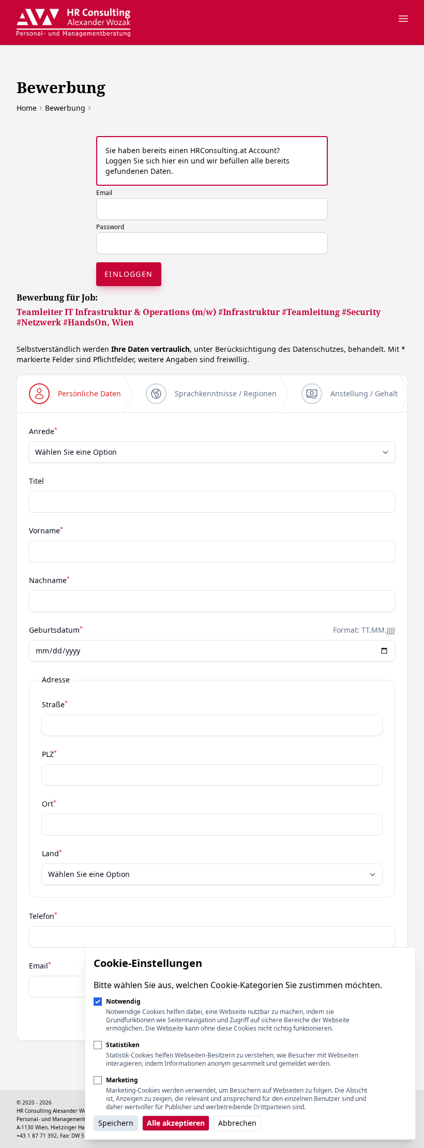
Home (27, 108)
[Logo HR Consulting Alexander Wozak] (73, 22)
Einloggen (128, 274)
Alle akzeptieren (176, 1123)
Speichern (115, 1123)
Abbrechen (237, 1123)
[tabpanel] (212, 711)
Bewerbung (65, 108)
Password (110, 226)
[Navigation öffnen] (403, 18)
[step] (75, 393)
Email (104, 192)
